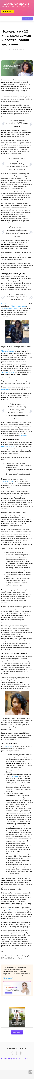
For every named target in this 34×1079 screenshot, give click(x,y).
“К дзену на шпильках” (18, 306)
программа (9, 746)
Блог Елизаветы (6, 304)
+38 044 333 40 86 (23, 1059)
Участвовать (8, 11)
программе (5, 389)
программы (14, 776)
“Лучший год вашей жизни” (18, 910)
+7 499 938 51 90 (9, 1059)
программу (23, 435)
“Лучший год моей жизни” (9, 308)
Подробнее (17, 1032)
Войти (27, 18)
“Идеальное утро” (7, 481)
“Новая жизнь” (8, 978)
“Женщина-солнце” (7, 351)
